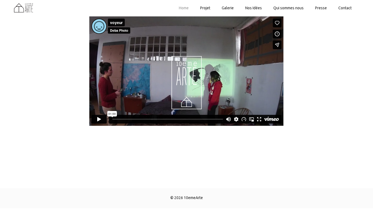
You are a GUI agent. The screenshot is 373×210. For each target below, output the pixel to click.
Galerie (228, 8)
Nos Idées (253, 8)
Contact (345, 8)
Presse (321, 8)
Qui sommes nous (288, 8)
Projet (205, 8)
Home (184, 8)
